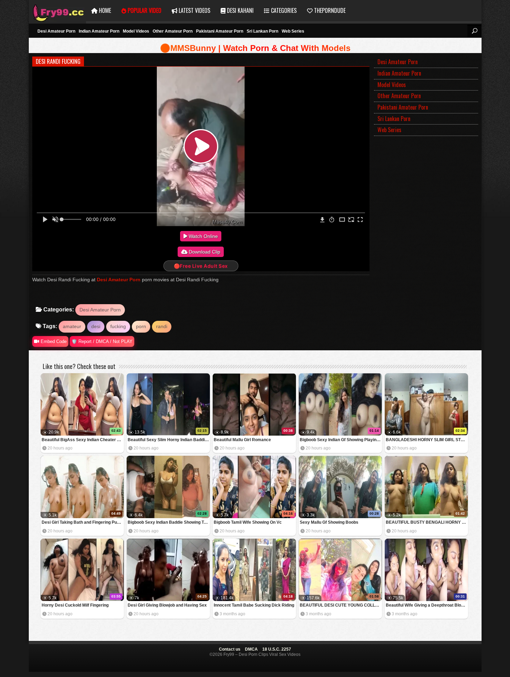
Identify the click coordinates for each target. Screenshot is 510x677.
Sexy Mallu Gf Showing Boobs (329, 522)
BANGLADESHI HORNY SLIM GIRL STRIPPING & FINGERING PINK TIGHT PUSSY (427, 439)
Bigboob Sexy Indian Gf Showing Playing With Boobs (341, 439)
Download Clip (203, 252)
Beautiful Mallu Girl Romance (242, 439)
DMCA (251, 649)
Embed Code (53, 341)
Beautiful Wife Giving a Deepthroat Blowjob (427, 605)
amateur (72, 326)
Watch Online (202, 236)
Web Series (293, 31)
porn (141, 326)
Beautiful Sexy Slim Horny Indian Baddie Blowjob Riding (169, 439)
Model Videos (136, 31)
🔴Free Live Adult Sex (201, 266)
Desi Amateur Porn (56, 31)
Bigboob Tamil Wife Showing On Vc (248, 522)
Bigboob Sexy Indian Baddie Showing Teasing (169, 522)
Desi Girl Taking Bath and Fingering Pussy (83, 522)
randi (161, 326)
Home (104, 10)
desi (95, 326)
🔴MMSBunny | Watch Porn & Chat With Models (255, 48)
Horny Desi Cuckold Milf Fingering (75, 605)
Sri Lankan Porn (262, 31)
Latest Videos (193, 10)
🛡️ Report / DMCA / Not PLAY (102, 341)
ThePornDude (329, 10)
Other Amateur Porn (173, 31)
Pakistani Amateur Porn (219, 31)
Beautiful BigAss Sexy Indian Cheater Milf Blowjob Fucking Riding (83, 439)
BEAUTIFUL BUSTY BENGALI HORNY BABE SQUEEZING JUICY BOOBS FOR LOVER (427, 522)
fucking (118, 326)
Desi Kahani (240, 10)
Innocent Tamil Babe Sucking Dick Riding (254, 605)
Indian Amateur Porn (99, 31)
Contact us (229, 649)
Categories (283, 10)
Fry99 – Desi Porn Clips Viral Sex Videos (57, 10)
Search (474, 31)
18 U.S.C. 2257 (276, 649)
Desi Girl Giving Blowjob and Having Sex (167, 605)
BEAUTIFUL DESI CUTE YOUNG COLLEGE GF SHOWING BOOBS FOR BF (341, 605)
